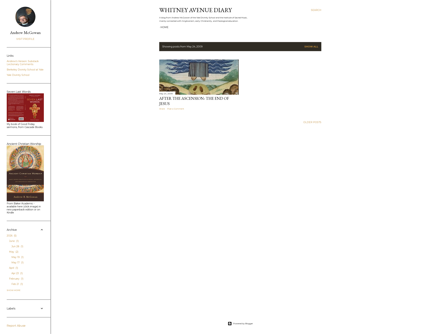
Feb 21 (16, 284)
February (16, 278)
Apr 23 (16, 273)
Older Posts (312, 122)
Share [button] (162, 108)
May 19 (17, 257)
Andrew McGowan (25, 32)
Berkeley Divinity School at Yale (25, 69)
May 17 (17, 262)
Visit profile (25, 39)
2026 (11, 235)
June (13, 241)
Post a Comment (175, 108)
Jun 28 (17, 246)
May (13, 251)
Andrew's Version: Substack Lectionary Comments (23, 63)
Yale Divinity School (18, 75)
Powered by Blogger (243, 323)
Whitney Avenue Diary (195, 10)
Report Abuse (16, 325)
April (13, 267)
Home (164, 27)
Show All (311, 46)
